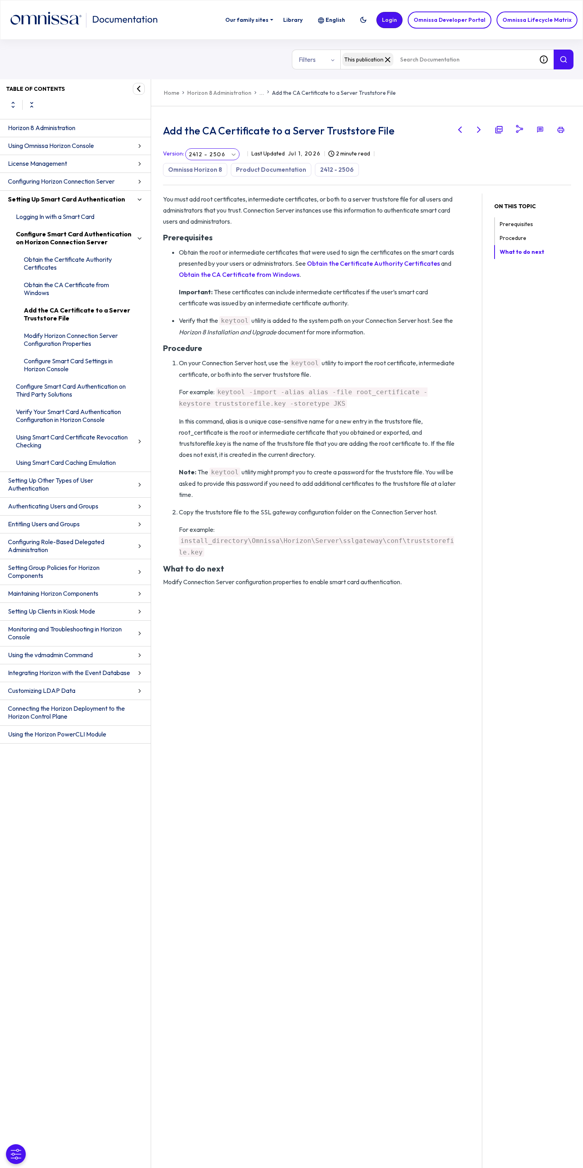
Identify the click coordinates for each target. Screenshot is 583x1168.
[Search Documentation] (563, 59)
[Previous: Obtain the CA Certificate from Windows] (460, 129)
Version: (173, 153)
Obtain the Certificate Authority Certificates (68, 263)
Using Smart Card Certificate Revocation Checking (72, 441)
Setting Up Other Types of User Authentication (50, 484)
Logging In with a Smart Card (55, 217)
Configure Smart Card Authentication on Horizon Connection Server (73, 238)
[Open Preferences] (16, 1154)
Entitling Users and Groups (44, 524)
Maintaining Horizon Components (53, 593)
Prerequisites (516, 224)
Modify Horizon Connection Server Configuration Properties (71, 339)
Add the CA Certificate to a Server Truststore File (77, 314)
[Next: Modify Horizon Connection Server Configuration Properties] (479, 129)
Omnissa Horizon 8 (195, 169)
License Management (37, 163)
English (335, 19)
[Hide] (139, 89)
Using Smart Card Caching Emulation (66, 462)
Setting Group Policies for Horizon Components (54, 571)
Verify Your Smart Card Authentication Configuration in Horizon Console (68, 416)
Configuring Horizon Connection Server (61, 181)
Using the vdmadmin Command (50, 655)
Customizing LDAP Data (41, 690)
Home (171, 92)
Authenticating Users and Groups (53, 506)
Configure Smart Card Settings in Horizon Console (68, 365)
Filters (307, 59)
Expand (13, 104)
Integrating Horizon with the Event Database (69, 673)
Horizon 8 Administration (41, 128)
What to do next (522, 251)
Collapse (31, 104)
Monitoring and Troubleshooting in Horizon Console (65, 633)
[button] (363, 20)
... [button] (261, 92)
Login (389, 19)
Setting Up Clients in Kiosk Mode (51, 611)
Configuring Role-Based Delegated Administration (56, 546)
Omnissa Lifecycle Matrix (536, 19)
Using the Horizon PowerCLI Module (57, 734)
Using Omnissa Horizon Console (51, 146)
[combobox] (437, 59)
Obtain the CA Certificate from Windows (66, 289)
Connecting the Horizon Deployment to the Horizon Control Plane (66, 712)
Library (293, 19)
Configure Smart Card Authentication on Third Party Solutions (71, 390)
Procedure (513, 238)
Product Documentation (271, 169)
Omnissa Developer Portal (449, 19)
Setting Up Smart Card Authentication (66, 199)
